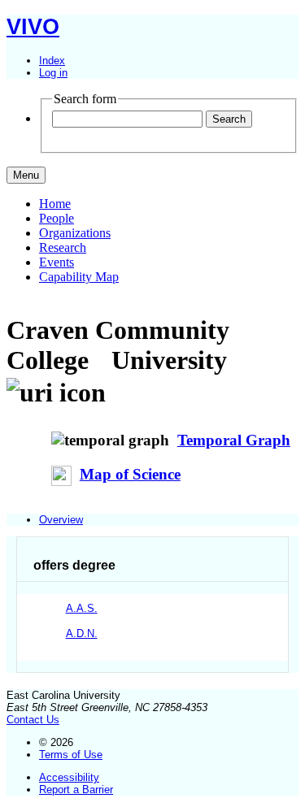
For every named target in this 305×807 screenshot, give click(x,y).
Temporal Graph (233, 440)
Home (55, 203)
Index (52, 60)
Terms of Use (70, 754)
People (56, 218)
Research (62, 247)
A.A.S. (82, 608)
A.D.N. (82, 633)
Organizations (75, 233)
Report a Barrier (76, 789)
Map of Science (130, 474)
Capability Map (79, 277)
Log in (53, 73)
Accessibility (69, 777)
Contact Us (33, 720)
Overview (61, 520)
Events (56, 262)
